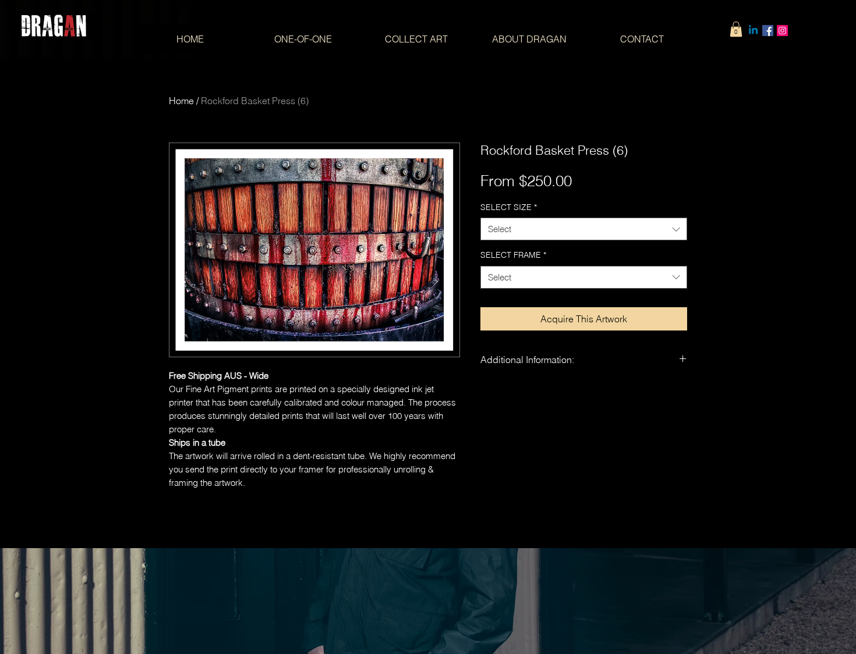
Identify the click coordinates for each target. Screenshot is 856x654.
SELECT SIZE (508, 207)
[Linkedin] (753, 30)
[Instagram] (782, 30)
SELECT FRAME (513, 255)
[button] (736, 29)
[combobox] (583, 229)
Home (181, 100)
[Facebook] (767, 30)
